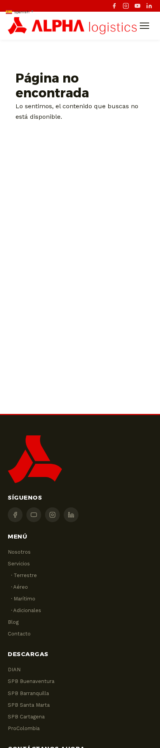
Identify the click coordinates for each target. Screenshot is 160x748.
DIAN (14, 669)
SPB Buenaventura (31, 681)
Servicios (19, 564)
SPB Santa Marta (29, 705)
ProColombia (24, 728)
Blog (13, 622)
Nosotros (19, 552)
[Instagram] (126, 6)
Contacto (19, 634)
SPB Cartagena (26, 717)
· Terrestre (22, 575)
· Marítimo (21, 599)
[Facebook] (114, 6)
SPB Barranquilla (28, 693)
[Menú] (144, 26)
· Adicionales (24, 610)
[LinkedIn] (149, 6)
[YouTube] (137, 6)
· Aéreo (18, 587)
